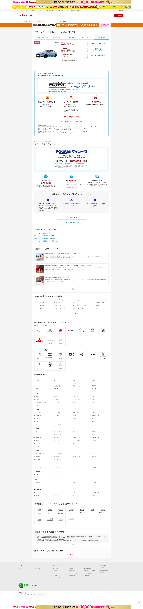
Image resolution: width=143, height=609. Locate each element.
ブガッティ (94, 467)
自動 (101, 37)
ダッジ (74, 421)
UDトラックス (58, 389)
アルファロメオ (40, 453)
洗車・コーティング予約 (89, 570)
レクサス (75, 389)
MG (74, 443)
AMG (37, 396)
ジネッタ (56, 437)
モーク (37, 446)
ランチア (56, 456)
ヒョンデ (38, 482)
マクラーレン (76, 440)
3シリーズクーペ (58, 305)
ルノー (74, 467)
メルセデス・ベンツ (41, 402)
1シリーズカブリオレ (59, 300)
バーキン (38, 495)
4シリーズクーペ (96, 308)
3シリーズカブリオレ (41, 305)
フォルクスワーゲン (78, 399)
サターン (75, 412)
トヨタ (37, 380)
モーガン (38, 440)
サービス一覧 (21, 594)
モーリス (38, 443)
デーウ (56, 482)
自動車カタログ (72, 575)
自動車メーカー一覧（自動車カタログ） (38, 21)
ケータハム (76, 437)
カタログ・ (41, 37)
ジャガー (75, 431)
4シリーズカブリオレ (78, 308)
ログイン (120, 15)
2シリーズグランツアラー (98, 303)
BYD (37, 492)
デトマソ (94, 456)
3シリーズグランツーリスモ (80, 305)
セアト (56, 495)
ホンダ (74, 380)
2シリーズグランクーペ (79, 303)
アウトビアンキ (58, 453)
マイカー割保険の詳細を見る (71, 222)
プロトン (56, 492)
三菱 (93, 380)
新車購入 (71, 568)
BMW (50, 21)
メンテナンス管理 (57, 573)
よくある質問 (38, 568)
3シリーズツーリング (59, 308)
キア (74, 482)
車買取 (56, 37)
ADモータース (39, 485)
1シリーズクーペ (77, 300)
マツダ (37, 383)
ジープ (56, 421)
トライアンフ (57, 443)
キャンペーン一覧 (22, 570)
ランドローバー (58, 434)
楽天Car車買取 (87, 568)
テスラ (37, 421)
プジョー (56, 467)
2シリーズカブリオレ (41, 303)
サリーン (75, 418)
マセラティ (38, 456)
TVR (37, 431)
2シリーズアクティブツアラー (99, 300)
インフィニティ (58, 424)
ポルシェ (94, 399)
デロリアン (57, 418)
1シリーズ (38, 300)
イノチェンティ (58, 459)
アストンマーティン (59, 431)
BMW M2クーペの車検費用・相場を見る (44, 238)
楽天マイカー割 (56, 577)
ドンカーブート (96, 492)
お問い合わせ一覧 (31, 594)
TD (74, 492)
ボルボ (56, 474)
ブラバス (75, 402)
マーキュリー (95, 415)
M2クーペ (56, 21)
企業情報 (102, 568)
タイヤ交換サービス (88, 573)
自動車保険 (86, 575)
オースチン (94, 440)
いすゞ (56, 383)
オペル (56, 399)
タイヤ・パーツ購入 (73, 573)
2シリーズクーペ (58, 303)
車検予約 (55, 570)
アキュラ (94, 389)
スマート (94, 396)
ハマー (37, 424)
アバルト (38, 459)
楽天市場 (121, 10)
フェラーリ (94, 453)
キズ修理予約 (72, 570)
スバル (74, 383)
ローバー (94, 434)
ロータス (75, 434)
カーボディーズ (96, 437)
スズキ (93, 383)
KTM (74, 495)
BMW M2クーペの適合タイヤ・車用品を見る (46, 241)
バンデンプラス (58, 440)
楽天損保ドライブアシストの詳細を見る (71, 122)
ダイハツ (38, 386)
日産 (55, 380)
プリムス (94, 418)
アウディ (38, 399)
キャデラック (39, 412)
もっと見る (71, 289)
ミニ (93, 402)
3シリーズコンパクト (97, 305)
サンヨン (94, 482)
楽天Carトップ (24, 21)
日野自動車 (94, 386)
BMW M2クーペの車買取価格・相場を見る (45, 235)
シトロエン (38, 467)
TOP (20, 568)
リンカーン (38, 418)
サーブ (37, 474)
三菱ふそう (38, 389)
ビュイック (38, 415)
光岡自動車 (57, 386)
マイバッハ (57, 402)
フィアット (76, 453)
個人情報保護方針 (104, 570)
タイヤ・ (86, 37)
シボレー (94, 412)
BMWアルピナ (76, 396)
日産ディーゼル (77, 386)
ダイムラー (94, 431)
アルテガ (38, 405)
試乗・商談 (55, 568)
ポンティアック (77, 415)
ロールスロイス (40, 437)
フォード (56, 415)
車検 (71, 37)
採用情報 (102, 572)
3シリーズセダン (40, 308)
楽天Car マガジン (57, 575)
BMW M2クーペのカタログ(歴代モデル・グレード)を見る (49, 233)
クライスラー (57, 412)
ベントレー (38, 434)
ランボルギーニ (77, 456)
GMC (93, 421)
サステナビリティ (42, 594)
